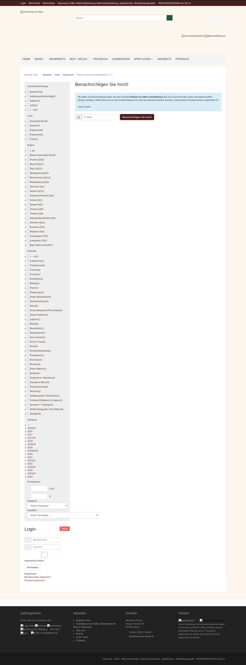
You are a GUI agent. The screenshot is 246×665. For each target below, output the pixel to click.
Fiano (32, 288)
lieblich (33, 101)
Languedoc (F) (37, 240)
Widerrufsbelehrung (129, 659)
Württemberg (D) (38, 182)
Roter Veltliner (37, 369)
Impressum (107, 659)
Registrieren (30, 574)
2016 (30, 431)
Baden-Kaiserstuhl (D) (41, 155)
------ (32, 256)
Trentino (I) (35, 213)
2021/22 (32, 460)
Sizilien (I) (35, 200)
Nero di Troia (36, 342)
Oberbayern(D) (37, 173)
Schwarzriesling (38, 387)
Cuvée (33, 274)
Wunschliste (49, 3)
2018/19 (32, 444)
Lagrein (33, 319)
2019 (30, 447)
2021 (30, 457)
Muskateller (35, 328)
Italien (33, 125)
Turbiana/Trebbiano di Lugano (45, 400)
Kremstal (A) (36, 227)
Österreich (35, 130)
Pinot (32, 346)
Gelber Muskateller (39, 297)
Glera (32, 306)
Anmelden (32, 567)
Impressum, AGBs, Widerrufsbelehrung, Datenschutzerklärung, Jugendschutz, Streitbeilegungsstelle (106, 3)
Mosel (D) (34, 164)
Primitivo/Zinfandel (39, 351)
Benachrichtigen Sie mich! (137, 117)
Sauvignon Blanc (38, 382)
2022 (30, 464)
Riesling (34, 360)
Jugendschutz (167, 659)
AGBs (116, 659)
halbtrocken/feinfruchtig (41, 96)
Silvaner (34, 391)
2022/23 (32, 467)
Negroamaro (36, 333)
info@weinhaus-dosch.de (141, 636)
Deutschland (36, 121)
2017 (30, 434)
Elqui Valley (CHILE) (40, 245)
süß (31, 105)
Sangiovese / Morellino (41, 378)
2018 (30, 441)
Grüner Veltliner (37, 315)
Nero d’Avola (36, 337)
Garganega (35, 292)
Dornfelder (35, 279)
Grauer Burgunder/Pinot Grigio (45, 310)
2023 (30, 470)
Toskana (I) (35, 209)
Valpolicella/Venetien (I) (41, 218)
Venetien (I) (35, 222)
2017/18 (32, 438)
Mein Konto (34, 3)
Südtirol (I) (35, 204)
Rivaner (34, 364)
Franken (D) (36, 159)
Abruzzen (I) (36, 186)
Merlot (33, 324)
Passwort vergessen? (35, 580)
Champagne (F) (37, 236)
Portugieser (35, 355)
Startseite (47, 75)
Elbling (33, 283)
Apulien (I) (35, 191)
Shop (57, 75)
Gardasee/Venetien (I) (40, 195)
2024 (30, 476)
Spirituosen (68, 75)
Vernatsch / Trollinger (40, 405)
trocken (33, 92)
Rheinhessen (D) (38, 177)
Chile (32, 139)
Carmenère (35, 261)
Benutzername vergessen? (37, 577)
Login (23, 3)
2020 (30, 454)
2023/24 (32, 473)
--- (31, 150)
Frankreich (35, 134)
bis (52, 488)
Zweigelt (34, 414)
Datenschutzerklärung (150, 659)
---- (29, 425)
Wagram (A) (36, 231)
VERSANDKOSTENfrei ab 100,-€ (174, 3)
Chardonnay (36, 265)
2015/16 (32, 428)
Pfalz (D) (34, 168)
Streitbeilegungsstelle (185, 659)
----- (31, 110)
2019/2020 (33, 451)
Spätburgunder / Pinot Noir (43, 396)
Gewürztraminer (38, 301)
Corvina (34, 270)
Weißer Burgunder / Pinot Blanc (45, 409)
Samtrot (33, 373)
